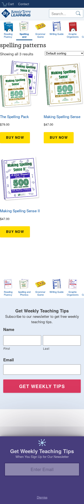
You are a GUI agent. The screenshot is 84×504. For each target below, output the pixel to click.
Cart (10, 4)
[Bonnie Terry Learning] (15, 14)
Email (8, 359)
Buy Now (15, 137)
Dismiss (42, 497)
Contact (23, 4)
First (6, 348)
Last (46, 348)
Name (8, 329)
